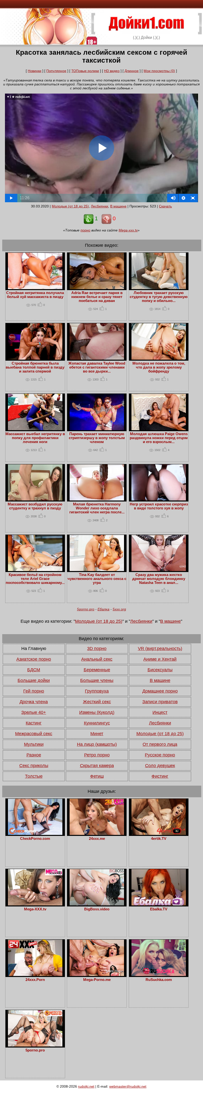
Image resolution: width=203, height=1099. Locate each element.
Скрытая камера (97, 765)
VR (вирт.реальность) (160, 648)
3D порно (96, 648)
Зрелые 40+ (33, 712)
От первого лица (160, 744)
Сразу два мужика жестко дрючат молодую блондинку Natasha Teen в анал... (158, 579)
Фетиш (97, 776)
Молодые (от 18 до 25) (70, 206)
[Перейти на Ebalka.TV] (158, 904)
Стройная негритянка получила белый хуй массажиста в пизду (35, 295)
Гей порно (33, 691)
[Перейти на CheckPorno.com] (35, 834)
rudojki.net (86, 1086)
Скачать (165, 206)
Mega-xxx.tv (128, 230)
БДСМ (33, 669)
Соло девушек (160, 765)
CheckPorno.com (35, 839)
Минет (96, 733)
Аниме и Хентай (160, 659)
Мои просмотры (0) (159, 71)
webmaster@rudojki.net (127, 1086)
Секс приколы (33, 765)
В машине (118, 206)
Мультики (34, 744)
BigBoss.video (96, 909)
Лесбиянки (99, 206)
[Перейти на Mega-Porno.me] (97, 975)
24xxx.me (97, 839)
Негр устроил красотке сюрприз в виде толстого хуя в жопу (159, 506)
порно (85, 230)
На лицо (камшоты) (97, 744)
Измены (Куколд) (96, 712)
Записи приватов (160, 701)
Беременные (97, 669)
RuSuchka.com (159, 980)
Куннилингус (97, 723)
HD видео (112, 71)
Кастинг (34, 723)
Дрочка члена (34, 701)
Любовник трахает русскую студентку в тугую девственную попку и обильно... (159, 297)
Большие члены (96, 680)
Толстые (34, 776)
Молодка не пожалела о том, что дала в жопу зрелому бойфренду (158, 367)
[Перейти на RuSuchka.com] (158, 975)
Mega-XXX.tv (35, 909)
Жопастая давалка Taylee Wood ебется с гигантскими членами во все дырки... (96, 367)
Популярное (56, 71)
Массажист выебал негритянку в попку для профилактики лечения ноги (35, 438)
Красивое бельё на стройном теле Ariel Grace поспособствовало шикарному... (35, 579)
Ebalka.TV (158, 909)
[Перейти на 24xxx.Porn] (35, 975)
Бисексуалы (160, 669)
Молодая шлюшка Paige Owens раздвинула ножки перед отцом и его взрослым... (159, 438)
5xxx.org (119, 609)
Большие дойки (34, 680)
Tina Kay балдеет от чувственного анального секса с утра (97, 579)
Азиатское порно (33, 659)
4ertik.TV (158, 839)
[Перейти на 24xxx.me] (97, 834)
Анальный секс (96, 659)
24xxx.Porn (35, 980)
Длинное (132, 71)
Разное (33, 754)
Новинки (34, 71)
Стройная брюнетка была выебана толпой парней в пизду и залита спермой (35, 367)
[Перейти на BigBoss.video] (97, 904)
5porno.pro (85, 609)
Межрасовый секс (33, 733)
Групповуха (97, 691)
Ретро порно (97, 754)
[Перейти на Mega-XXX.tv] (35, 904)
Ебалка (103, 609)
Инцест (159, 712)
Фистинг (160, 776)
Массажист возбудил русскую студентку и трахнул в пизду (35, 506)
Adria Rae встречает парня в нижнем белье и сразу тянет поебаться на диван (97, 297)
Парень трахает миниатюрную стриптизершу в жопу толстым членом (97, 438)
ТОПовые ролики (85, 71)
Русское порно (160, 754)
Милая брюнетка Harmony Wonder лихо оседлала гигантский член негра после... (97, 508)
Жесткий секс (97, 701)
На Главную (33, 648)
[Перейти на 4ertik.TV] (158, 834)
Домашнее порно (160, 691)
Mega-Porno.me (97, 980)
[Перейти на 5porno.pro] (35, 1045)
